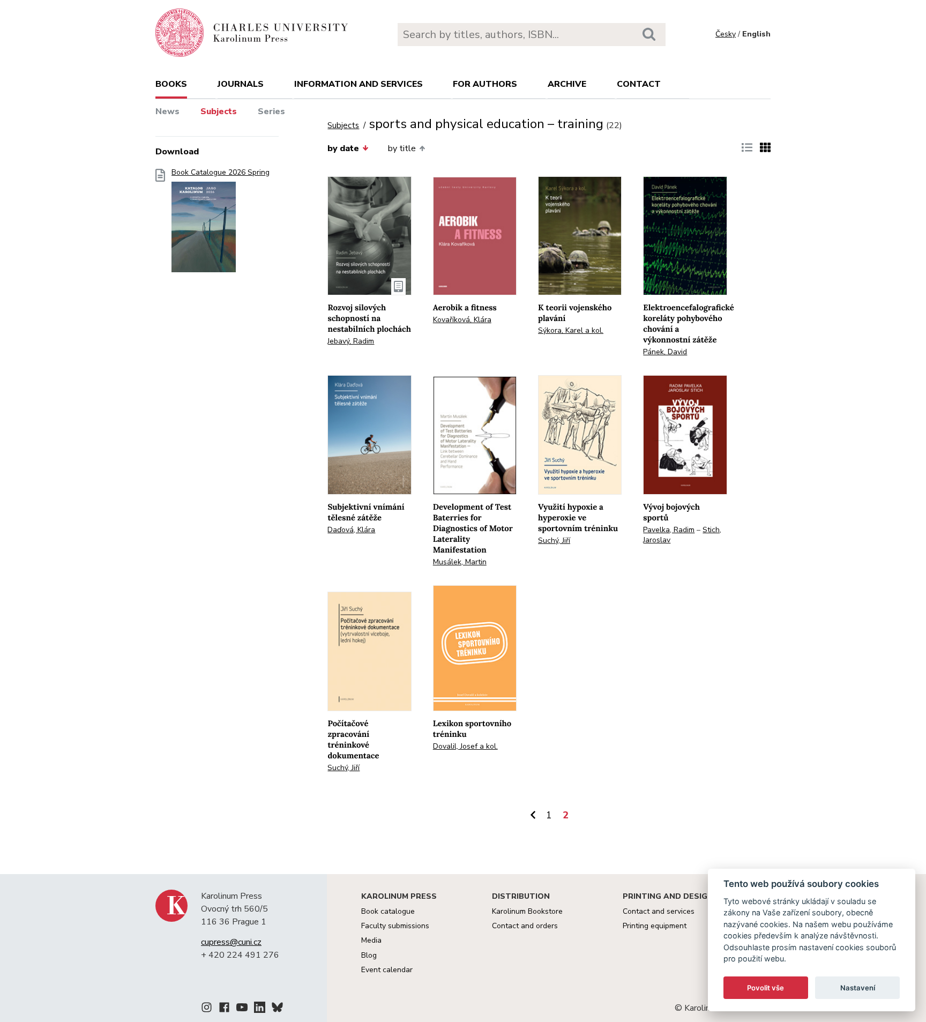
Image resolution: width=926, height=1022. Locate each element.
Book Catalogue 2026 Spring (220, 172)
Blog (369, 955)
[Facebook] (224, 1009)
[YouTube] (242, 1009)
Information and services (358, 84)
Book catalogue (388, 911)
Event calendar (387, 970)
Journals (241, 84)
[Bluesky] (277, 1009)
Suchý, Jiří (554, 540)
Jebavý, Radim (350, 341)
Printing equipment (654, 926)
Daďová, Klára (351, 530)
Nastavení (857, 987)
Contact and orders (525, 926)
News (167, 111)
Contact (639, 84)
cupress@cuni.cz (231, 942)
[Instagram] (206, 1009)
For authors (485, 84)
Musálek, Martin (460, 562)
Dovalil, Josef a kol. (465, 746)
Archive (567, 84)
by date (343, 148)
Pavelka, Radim (668, 530)
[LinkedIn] (259, 1009)
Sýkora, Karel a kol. (570, 330)
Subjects (218, 111)
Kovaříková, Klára (462, 320)
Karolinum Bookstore (527, 911)
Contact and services (658, 911)
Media (371, 940)
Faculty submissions (395, 926)
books (171, 84)
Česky (725, 34)
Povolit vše (765, 987)
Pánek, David (665, 352)
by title (402, 148)
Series (271, 111)
